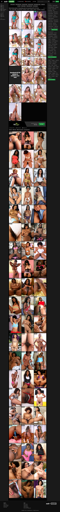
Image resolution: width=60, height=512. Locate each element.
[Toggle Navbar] (2, 1)
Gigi (53, 10)
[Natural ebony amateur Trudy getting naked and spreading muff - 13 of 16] (15, 93)
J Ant (55, 52)
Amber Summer (50, 21)
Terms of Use (26, 504)
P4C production (50, 53)
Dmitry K (49, 44)
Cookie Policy (26, 506)
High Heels (50, 66)
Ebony (28, 9)
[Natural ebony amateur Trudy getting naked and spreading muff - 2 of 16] (27, 20)
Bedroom (24, 9)
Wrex (55, 50)
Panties (35, 9)
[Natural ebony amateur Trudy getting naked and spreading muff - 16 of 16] (15, 112)
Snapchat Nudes (21, 1)
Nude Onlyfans (28, 1)
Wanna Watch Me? (29, 6)
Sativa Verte (50, 24)
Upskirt (49, 76)
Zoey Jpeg (56, 7)
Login (54, 1)
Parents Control (6, 506)
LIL (52, 42)
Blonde (57, 66)
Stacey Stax (50, 23)
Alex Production (50, 50)
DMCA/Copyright (26, 507)
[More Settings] (45, 8)
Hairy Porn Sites (24, 4)
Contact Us (5, 504)
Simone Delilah (55, 5)
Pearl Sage (50, 5)
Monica (55, 15)
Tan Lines (53, 76)
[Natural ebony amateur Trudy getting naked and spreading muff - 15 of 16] (40, 93)
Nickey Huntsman (51, 18)
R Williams (55, 36)
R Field (55, 53)
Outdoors (49, 73)
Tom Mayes (53, 39)
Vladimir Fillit (50, 45)
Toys (57, 73)
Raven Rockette (50, 13)
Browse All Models (54, 29)
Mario (55, 42)
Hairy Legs (52, 74)
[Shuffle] (44, 8)
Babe (52, 65)
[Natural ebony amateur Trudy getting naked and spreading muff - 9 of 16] (27, 61)
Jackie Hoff (50, 16)
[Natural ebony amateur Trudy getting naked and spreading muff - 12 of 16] (40, 75)
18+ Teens (49, 63)
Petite (49, 74)
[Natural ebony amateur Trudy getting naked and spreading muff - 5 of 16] (27, 38)
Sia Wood (49, 8)
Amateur (55, 71)
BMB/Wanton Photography (52, 34)
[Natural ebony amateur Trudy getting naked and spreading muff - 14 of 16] (27, 93)
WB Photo (49, 42)
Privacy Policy (26, 505)
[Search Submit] (48, 1)
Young (56, 76)
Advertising (5, 507)
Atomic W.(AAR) (50, 47)
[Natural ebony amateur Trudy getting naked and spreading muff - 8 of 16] (27, 52)
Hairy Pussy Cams (18, 4)
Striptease (42, 9)
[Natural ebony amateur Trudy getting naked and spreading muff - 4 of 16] (15, 38)
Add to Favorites (20, 129)
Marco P (49, 52)
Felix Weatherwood (51, 7)
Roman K (49, 37)
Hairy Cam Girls (30, 4)
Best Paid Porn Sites (37, 4)
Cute (57, 68)
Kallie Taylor (55, 24)
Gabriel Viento (50, 55)
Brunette (55, 65)
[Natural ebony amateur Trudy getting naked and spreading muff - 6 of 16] (40, 47)
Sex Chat (19, 6)
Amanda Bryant (55, 16)
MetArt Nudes (23, 6)
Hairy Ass (57, 74)
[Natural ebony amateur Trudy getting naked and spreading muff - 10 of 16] (40, 61)
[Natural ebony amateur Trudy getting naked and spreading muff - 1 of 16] (15, 20)
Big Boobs (49, 68)
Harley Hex (56, 26)
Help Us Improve (6, 505)
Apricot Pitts (54, 8)
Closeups (53, 60)
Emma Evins (56, 13)
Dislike (15, 129)
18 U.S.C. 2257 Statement (27, 508)
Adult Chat (43, 4)
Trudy (10, 9)
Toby (52, 52)
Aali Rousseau (50, 15)
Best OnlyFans (35, 6)
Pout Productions (19, 9)
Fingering (53, 73)
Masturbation (50, 71)
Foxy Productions (54, 37)
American (13, 9)
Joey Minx (54, 23)
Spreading (38, 9)
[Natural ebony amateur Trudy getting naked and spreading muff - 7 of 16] (15, 56)
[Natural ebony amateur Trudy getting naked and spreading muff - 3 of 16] (40, 29)
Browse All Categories (51, 79)
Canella (49, 29)
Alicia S (55, 45)
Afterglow (55, 47)
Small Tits (57, 60)
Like (11, 129)
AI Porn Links (13, 4)
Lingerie (31, 9)
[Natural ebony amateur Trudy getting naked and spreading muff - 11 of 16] (27, 75)
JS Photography (50, 36)
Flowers (49, 39)
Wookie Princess (50, 26)
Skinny (49, 65)
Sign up (57, 1)
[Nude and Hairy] (9, 2)
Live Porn (34, 1)
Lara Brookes (56, 21)
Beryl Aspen (50, 10)
